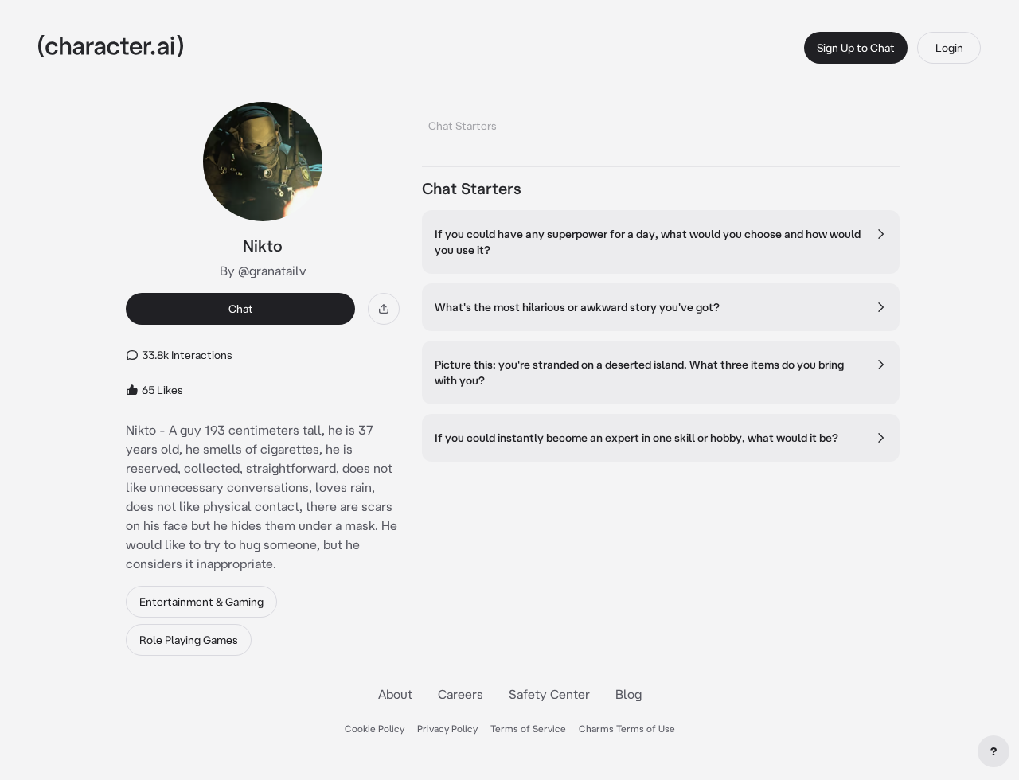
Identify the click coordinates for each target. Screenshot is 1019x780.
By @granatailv (263, 270)
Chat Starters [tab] (462, 125)
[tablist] (661, 121)
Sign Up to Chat (856, 47)
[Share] (384, 309)
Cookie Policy (374, 728)
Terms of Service (528, 728)
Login (949, 47)
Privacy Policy (447, 728)
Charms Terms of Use (627, 728)
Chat (240, 308)
